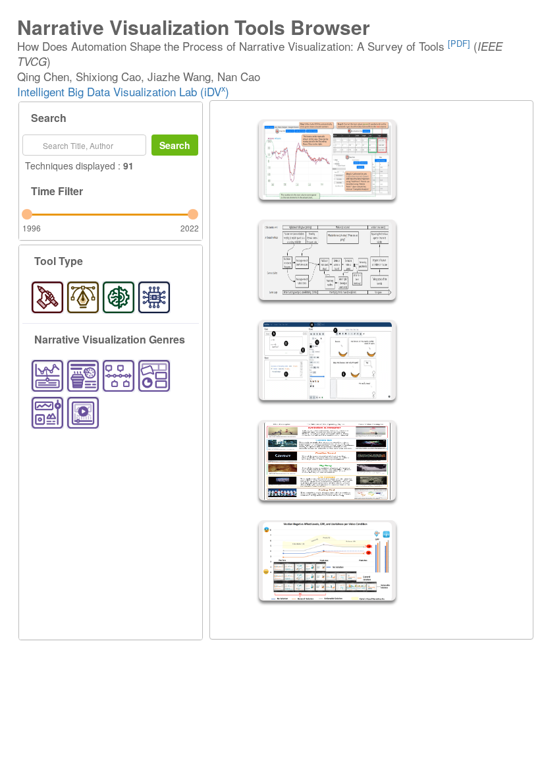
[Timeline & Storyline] (118, 375)
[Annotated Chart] (47, 375)
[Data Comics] (154, 375)
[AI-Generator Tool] (154, 297)
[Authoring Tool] (83, 297)
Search (174, 145)
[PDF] (459, 43)
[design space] (47, 297)
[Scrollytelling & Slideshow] (47, 412)
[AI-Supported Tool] (118, 297)
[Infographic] (83, 375)
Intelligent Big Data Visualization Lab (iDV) (123, 91)
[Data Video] (83, 412)
